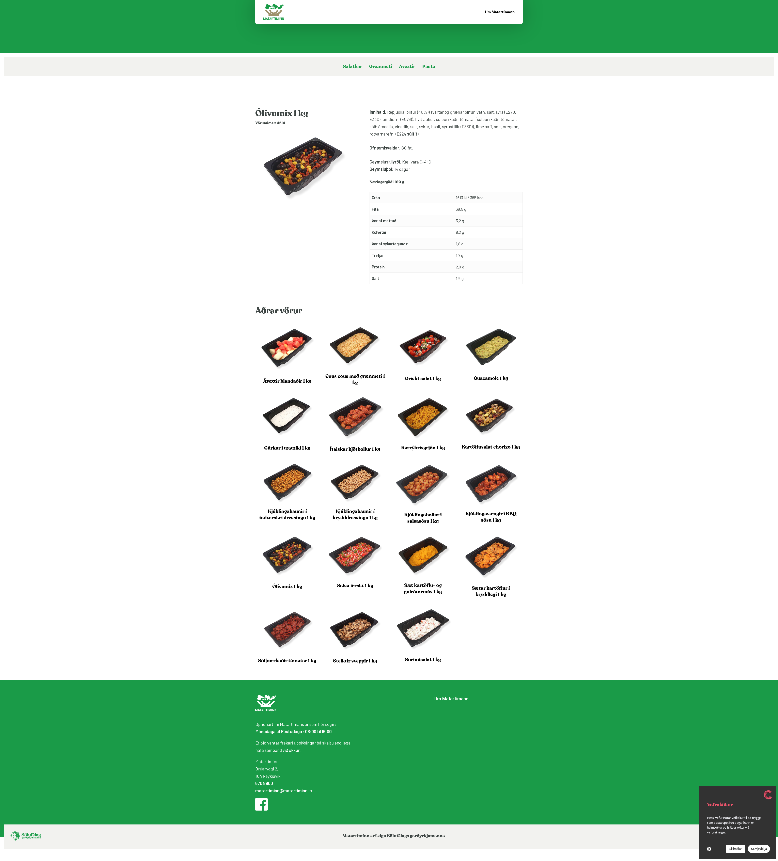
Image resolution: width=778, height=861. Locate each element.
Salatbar (352, 66)
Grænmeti (380, 66)
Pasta (428, 66)
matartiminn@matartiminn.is (283, 790)
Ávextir (407, 66)
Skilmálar (735, 849)
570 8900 (264, 783)
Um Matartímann (451, 698)
